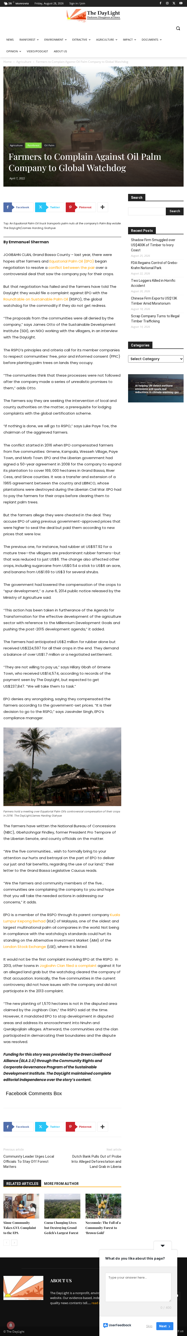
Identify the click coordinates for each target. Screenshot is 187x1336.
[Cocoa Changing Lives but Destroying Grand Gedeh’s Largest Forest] (62, 1206)
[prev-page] (6, 1243)
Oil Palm (49, 145)
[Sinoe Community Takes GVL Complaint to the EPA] (21, 1206)
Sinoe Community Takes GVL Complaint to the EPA (19, 1227)
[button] (178, 28)
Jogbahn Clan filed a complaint (68, 965)
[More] (102, 207)
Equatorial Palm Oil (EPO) (71, 261)
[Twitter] (174, 3)
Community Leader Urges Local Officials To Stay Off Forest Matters (28, 1161)
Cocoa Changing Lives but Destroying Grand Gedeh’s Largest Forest (61, 1227)
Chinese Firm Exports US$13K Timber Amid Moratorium (154, 300)
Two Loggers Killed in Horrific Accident (153, 283)
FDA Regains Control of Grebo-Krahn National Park (154, 265)
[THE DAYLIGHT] (93, 16)
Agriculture (23, 62)
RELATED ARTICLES (22, 1184)
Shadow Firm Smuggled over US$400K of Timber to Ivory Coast (153, 245)
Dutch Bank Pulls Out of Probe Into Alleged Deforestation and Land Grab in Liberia (96, 1161)
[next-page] (14, 1243)
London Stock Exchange (24, 946)
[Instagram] (167, 3)
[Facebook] (160, 3)
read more (99, 1303)
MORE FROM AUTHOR (61, 1184)
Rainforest (33, 145)
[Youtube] (181, 3)
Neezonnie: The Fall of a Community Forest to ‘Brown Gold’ (103, 1227)
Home (7, 62)
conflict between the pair (71, 267)
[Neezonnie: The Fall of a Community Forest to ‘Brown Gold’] (103, 1206)
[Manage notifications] (11, 1325)
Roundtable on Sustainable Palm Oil (35, 299)
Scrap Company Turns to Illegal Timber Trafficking (155, 318)
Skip (149, 1326)
